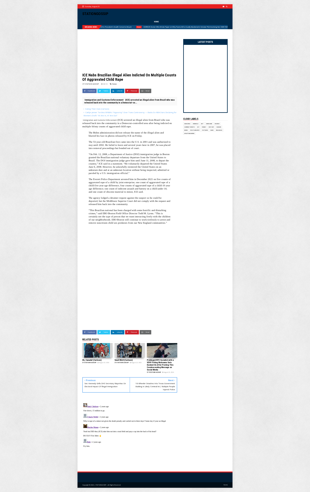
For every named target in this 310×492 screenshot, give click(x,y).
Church (217, 123)
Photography (195, 130)
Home (226, 484)
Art (202, 123)
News (207, 27)
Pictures (205, 130)
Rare (211, 130)
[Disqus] (129, 432)
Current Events (189, 127)
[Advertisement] (129, 51)
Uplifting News (189, 133)
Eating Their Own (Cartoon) (97, 109)
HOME (156, 22)
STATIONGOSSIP (95, 13)
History (211, 127)
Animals (195, 123)
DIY (198, 127)
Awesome (209, 123)
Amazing (187, 123)
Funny (204, 127)
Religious (219, 130)
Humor (219, 127)
